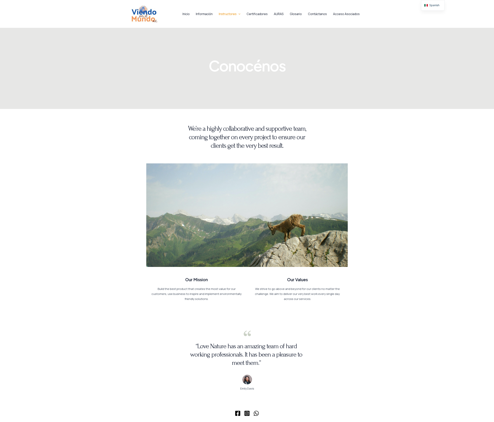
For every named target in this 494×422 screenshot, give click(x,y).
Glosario (296, 14)
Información (204, 14)
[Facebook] (238, 413)
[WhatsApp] (256, 413)
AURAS (279, 14)
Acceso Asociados (346, 14)
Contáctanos (317, 14)
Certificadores (257, 14)
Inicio (186, 14)
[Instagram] (247, 413)
